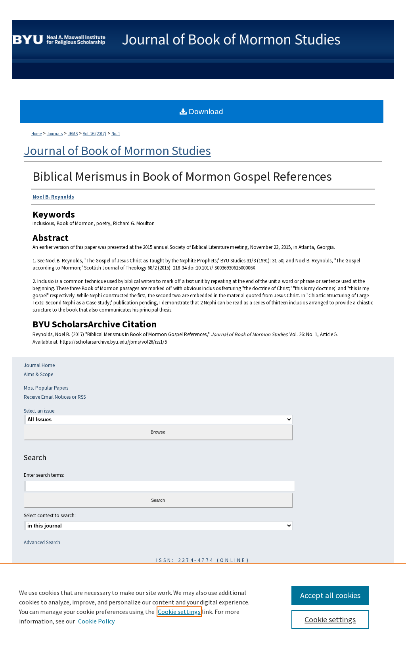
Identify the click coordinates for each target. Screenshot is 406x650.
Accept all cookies (330, 595)
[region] (203, 606)
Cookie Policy (96, 621)
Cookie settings (179, 612)
